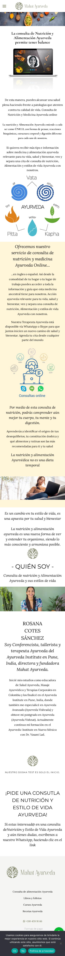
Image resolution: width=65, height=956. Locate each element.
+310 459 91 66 (33, 921)
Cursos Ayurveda (32, 904)
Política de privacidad (42, 950)
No (23, 950)
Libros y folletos (32, 898)
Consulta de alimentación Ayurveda (33, 891)
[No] (60, 943)
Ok (14, 950)
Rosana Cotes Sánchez (32, 630)
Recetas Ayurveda (32, 911)
